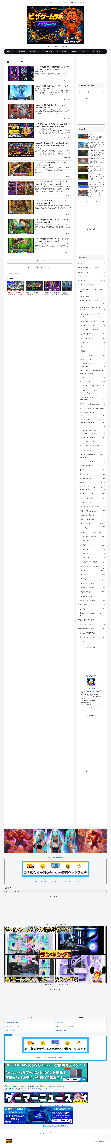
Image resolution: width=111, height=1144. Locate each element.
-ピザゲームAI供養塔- (55, 857)
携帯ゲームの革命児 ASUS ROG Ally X (55, 1126)
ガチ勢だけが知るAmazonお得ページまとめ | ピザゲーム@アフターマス (55, 881)
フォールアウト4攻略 (12, 1026)
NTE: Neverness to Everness (80, 51)
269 (50, 267)
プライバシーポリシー (47, 1133)
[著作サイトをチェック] (91, 708)
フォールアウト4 (34, 51)
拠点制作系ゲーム (62, 1030)
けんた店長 (91, 688)
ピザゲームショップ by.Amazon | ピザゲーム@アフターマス (55, 1058)
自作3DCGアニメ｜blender (65, 1026)
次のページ (39, 261)
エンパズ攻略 (21, 51)
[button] (69, 289)
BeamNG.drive (97, 51)
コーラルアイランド (62, 51)
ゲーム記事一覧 (10, 1030)
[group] (16, 289)
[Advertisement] (91, 69)
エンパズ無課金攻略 (11, 1022)
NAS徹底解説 (35, 1089)
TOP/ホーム (10, 51)
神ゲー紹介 (60, 1022)
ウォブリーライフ (47, 51)
